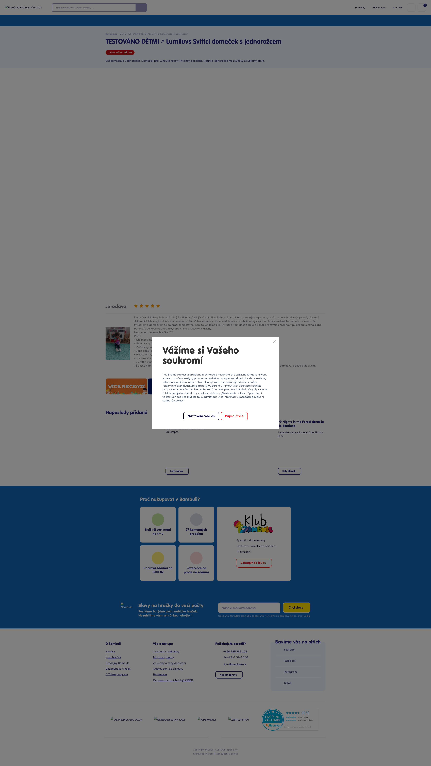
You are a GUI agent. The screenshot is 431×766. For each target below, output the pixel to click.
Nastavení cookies (233, 393)
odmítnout (210, 397)
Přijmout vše (229, 385)
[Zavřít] (274, 341)
